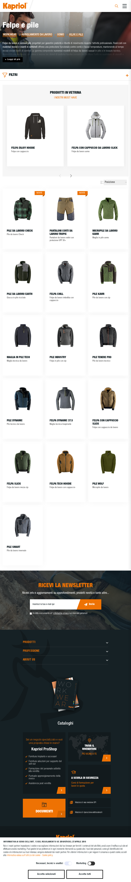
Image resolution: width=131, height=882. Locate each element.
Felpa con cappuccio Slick (105, 422)
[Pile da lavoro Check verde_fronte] (23, 209)
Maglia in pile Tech (18, 357)
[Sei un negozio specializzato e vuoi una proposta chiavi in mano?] (61, 790)
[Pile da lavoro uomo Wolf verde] (108, 462)
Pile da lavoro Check (20, 231)
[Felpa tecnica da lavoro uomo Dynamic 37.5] (65, 399)
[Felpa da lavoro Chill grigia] (65, 272)
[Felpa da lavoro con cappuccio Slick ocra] (108, 399)
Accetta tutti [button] (85, 874)
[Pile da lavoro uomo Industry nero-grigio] (65, 335)
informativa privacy (61, 613)
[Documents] (61, 814)
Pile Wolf (98, 484)
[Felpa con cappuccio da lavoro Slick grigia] (96, 126)
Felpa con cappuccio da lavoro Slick (95, 148)
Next (71, 175)
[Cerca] (116, 6)
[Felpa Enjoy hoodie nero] (35, 126)
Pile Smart (13, 547)
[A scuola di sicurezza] (106, 790)
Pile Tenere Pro (101, 357)
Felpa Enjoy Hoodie (23, 148)
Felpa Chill (56, 294)
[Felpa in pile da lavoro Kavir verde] (108, 272)
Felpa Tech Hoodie (60, 484)
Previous (60, 175)
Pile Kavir (98, 294)
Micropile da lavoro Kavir (105, 233)
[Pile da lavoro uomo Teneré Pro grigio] (108, 335)
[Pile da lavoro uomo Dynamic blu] (23, 399)
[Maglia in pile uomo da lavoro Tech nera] (23, 335)
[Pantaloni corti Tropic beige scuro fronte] (65, 209)
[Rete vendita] (106, 758)
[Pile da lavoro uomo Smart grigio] (23, 525)
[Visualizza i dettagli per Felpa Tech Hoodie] (65, 462)
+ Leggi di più (12, 59)
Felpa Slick (14, 484)
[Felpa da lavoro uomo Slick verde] (23, 462)
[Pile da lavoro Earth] (23, 272)
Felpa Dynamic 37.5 (61, 420)
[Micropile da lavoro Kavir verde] (108, 209)
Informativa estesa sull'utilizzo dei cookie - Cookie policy (30, 855)
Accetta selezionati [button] (46, 874)
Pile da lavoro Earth (19, 294)
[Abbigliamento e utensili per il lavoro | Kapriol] (20, 7)
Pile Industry (58, 357)
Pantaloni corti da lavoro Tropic (61, 233)
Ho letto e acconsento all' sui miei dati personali (60, 613)
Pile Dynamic (15, 420)
